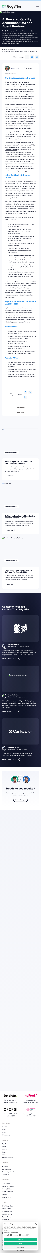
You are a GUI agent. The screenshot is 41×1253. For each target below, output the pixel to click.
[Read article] (20, 442)
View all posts (11, 395)
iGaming (4, 1149)
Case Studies (6, 1183)
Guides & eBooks (7, 1192)
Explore (4, 1127)
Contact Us (5, 1174)
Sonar (4, 1129)
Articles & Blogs (7, 1189)
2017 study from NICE (22, 132)
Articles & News (11, 452)
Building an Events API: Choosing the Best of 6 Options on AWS (20, 517)
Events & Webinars (7, 1186)
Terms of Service (7, 1214)
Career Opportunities (8, 1172)
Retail (4, 1144)
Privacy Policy (6, 1209)
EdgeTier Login (6, 1197)
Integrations (6, 1135)
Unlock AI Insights (20, 800)
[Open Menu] (37, 6)
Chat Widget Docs (7, 1206)
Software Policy (7, 1211)
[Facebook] (27, 57)
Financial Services (7, 1157)
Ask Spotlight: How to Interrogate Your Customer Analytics (18, 463)
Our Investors (6, 1169)
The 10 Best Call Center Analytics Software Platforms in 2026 (18, 571)
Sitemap (4, 1194)
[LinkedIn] (37, 57)
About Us (5, 1166)
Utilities (4, 1155)
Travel (4, 1147)
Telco (3, 1152)
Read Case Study (9, 659)
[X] (32, 57)
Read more (10, 476)
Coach (4, 1132)
